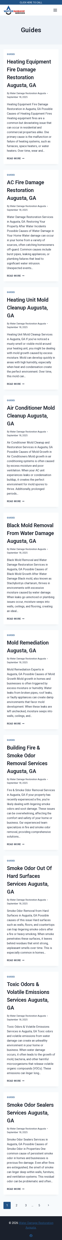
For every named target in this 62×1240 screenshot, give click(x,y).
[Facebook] (31, 1236)
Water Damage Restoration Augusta (28, 93)
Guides (11, 54)
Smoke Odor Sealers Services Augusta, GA (30, 1113)
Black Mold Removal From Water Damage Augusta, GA (30, 533)
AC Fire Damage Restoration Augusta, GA (25, 190)
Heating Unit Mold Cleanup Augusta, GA (27, 308)
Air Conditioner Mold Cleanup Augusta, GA (31, 416)
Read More (15, 158)
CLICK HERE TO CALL (31, 2)
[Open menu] (55, 10)
